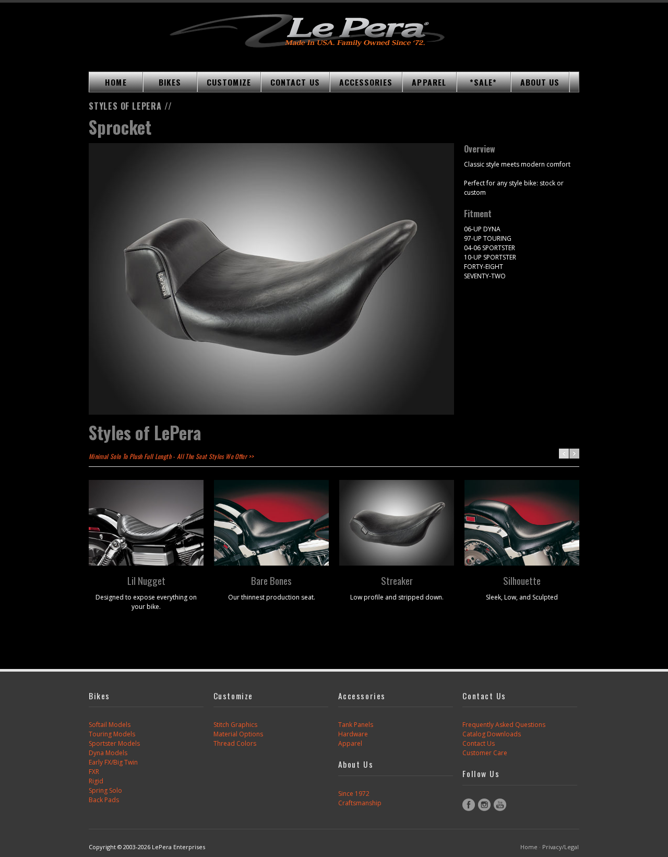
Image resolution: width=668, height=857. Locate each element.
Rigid (96, 781)
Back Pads (104, 799)
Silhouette (522, 580)
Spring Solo (105, 790)
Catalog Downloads (491, 734)
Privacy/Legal (560, 847)
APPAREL (429, 82)
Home (529, 847)
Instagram (484, 805)
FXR (94, 771)
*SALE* (483, 82)
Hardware (353, 734)
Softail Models (109, 724)
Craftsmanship (359, 803)
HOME (115, 82)
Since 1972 (353, 793)
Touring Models (112, 734)
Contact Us (478, 743)
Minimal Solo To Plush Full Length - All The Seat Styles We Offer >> (171, 456)
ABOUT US (540, 82)
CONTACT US (295, 82)
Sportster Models (114, 743)
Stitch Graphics (235, 724)
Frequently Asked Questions (503, 724)
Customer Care (484, 752)
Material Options (238, 734)
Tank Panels (355, 724)
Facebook (468, 805)
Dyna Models (108, 752)
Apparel (350, 743)
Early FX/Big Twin (113, 762)
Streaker (397, 580)
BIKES (170, 82)
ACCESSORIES (365, 82)
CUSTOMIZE (229, 82)
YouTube (500, 805)
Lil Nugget (146, 580)
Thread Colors (234, 743)
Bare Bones (271, 580)
